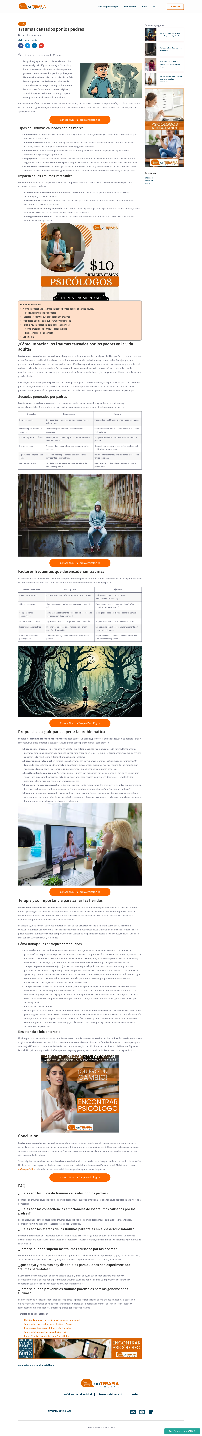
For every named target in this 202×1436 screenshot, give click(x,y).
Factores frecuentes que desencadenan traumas (46, 316)
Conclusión (28, 336)
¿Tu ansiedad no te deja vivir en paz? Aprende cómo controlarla (171, 79)
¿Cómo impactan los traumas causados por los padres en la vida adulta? (58, 308)
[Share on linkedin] (34, 45)
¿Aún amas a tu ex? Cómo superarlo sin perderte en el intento (170, 64)
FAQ (155, 6)
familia (39, 1365)
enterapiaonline (26, 1365)
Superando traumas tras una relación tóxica (46, 1332)
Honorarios (130, 6)
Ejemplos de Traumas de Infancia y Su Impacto (47, 1328)
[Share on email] (41, 45)
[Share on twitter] (27, 45)
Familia (34, 40)
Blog (144, 6)
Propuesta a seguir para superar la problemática (46, 320)
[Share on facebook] (21, 45)
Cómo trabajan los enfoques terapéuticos (46, 328)
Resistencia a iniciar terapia (39, 332)
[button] (175, 7)
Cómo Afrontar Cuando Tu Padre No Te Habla (46, 1336)
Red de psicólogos (108, 6)
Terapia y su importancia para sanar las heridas (46, 324)
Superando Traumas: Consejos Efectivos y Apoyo (48, 1324)
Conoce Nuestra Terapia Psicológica (80, 120)
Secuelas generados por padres (40, 312)
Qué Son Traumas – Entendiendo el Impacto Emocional (52, 1320)
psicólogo (49, 1365)
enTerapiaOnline (26, 1169)
